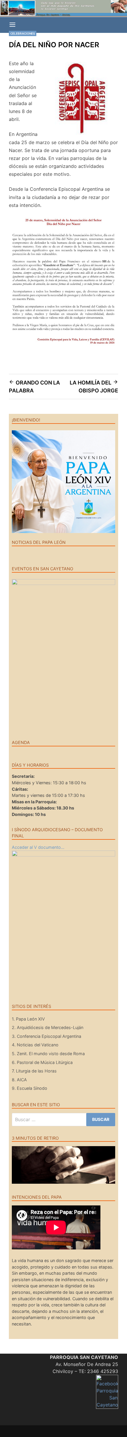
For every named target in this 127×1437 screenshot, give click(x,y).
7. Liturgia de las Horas (34, 1070)
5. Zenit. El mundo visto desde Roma (48, 1053)
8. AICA (19, 1079)
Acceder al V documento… (38, 847)
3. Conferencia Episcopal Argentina (46, 1036)
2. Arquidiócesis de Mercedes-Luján (47, 1027)
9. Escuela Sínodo (29, 1088)
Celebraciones (22, 33)
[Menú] (12, 25)
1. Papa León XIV (28, 1018)
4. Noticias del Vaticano (35, 1044)
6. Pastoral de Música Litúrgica (42, 1062)
